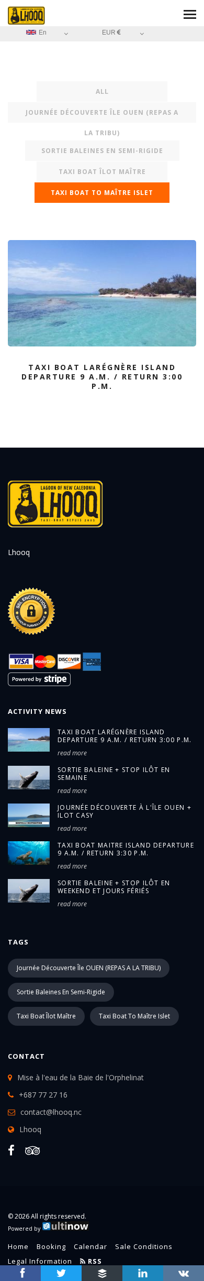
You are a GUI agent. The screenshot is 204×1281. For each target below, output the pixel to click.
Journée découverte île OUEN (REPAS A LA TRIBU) (102, 115)
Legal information (40, 1261)
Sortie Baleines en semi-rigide (102, 150)
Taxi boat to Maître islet (102, 192)
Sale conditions (144, 1246)
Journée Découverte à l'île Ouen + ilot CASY (124, 811)
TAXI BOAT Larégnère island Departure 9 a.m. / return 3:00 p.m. (125, 736)
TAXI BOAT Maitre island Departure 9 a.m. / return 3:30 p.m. (126, 849)
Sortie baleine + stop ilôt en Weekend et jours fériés (114, 887)
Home (18, 1246)
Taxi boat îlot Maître (102, 171)
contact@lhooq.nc (51, 1112)
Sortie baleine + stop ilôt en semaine (114, 773)
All (102, 91)
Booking (51, 1246)
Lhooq (30, 1129)
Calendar (90, 1246)
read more (72, 752)
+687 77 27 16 (43, 1095)
